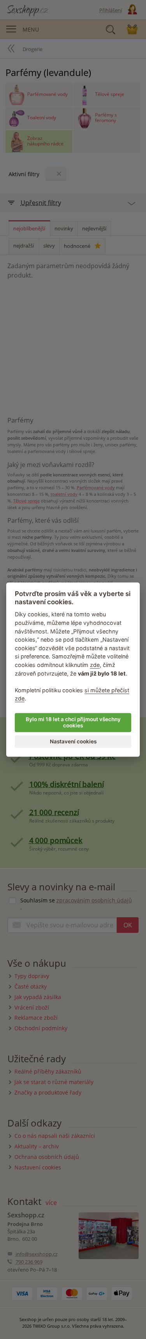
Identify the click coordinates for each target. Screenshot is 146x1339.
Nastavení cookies (73, 741)
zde (95, 665)
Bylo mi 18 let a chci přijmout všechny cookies (73, 722)
